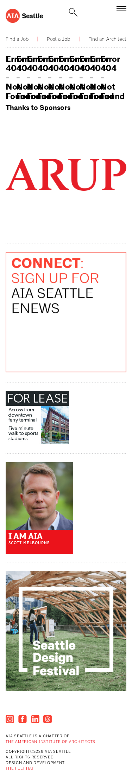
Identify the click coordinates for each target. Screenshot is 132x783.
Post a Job (58, 39)
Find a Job (17, 39)
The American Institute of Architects (50, 742)
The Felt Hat (20, 769)
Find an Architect (107, 39)
